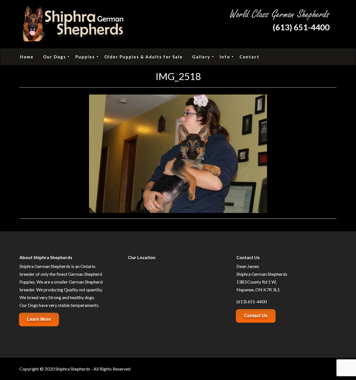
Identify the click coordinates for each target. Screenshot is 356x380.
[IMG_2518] (178, 153)
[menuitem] (26, 56)
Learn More (39, 319)
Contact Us (256, 315)
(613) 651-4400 (301, 27)
